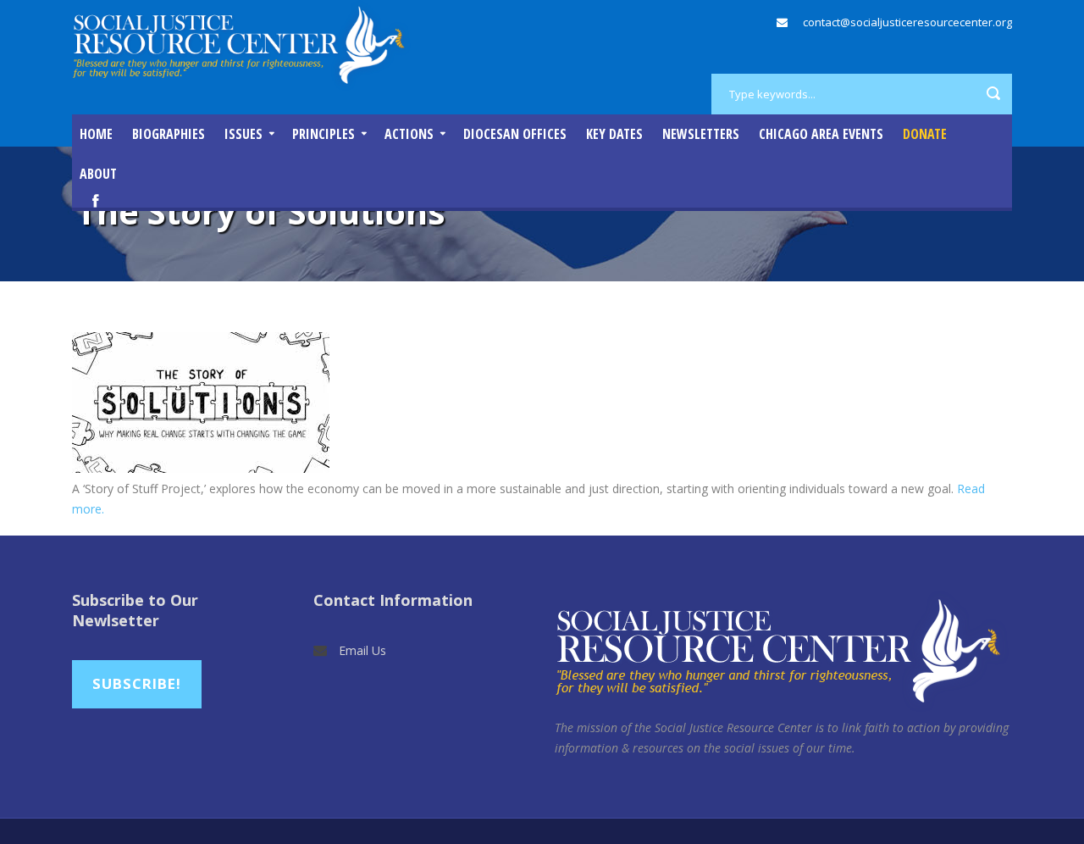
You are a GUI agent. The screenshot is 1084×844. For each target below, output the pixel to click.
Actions (409, 134)
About (98, 173)
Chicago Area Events (821, 134)
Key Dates (614, 134)
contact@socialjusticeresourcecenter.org (907, 22)
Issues (243, 134)
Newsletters (700, 134)
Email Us (362, 650)
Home (96, 134)
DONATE (925, 134)
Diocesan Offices (515, 134)
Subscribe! (136, 683)
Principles (323, 134)
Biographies (168, 134)
